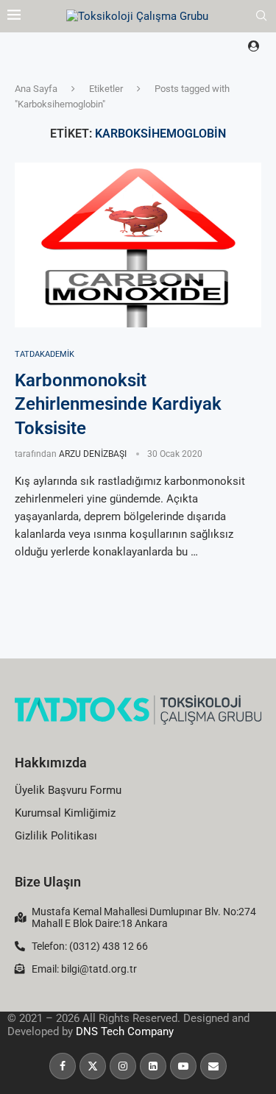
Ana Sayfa (36, 88)
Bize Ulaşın (48, 881)
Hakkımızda (51, 762)
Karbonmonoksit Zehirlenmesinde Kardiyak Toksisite (118, 404)
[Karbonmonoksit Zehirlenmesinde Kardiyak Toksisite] (138, 245)
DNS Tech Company (125, 1031)
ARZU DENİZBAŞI (93, 454)
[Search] (261, 16)
